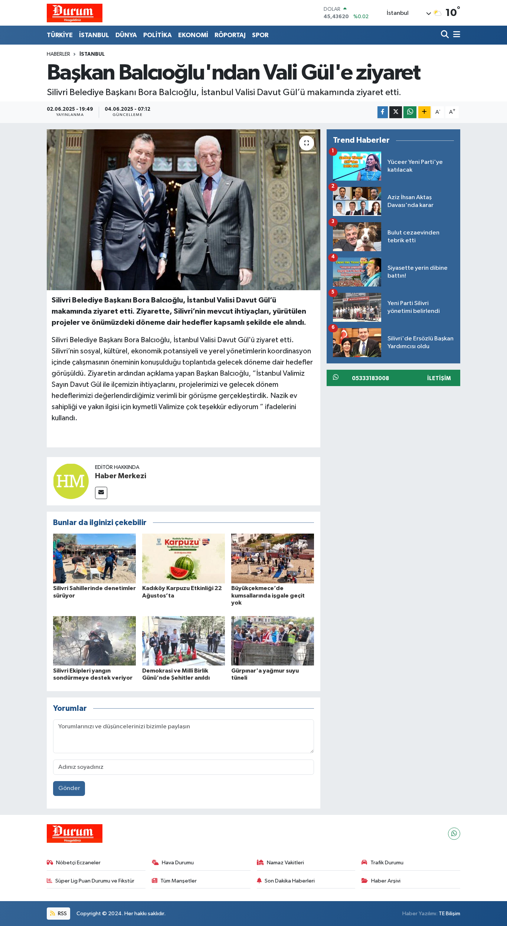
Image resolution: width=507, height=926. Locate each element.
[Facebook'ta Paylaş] (382, 112)
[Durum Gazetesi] (74, 12)
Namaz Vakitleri (285, 862)
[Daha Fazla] (424, 112)
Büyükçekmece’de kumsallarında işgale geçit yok (268, 595)
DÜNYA (126, 35)
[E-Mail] (101, 493)
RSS (62, 913)
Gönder (69, 788)
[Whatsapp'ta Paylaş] (409, 112)
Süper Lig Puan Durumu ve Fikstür (94, 881)
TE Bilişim (449, 913)
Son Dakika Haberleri (290, 881)
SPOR (260, 35)
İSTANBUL (94, 35)
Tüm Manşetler (178, 881)
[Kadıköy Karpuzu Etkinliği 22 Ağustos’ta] (183, 558)
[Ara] (445, 35)
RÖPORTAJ (230, 35)
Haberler (58, 54)
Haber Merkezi (120, 476)
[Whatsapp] (454, 834)
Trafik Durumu (386, 862)
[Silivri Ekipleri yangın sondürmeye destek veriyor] (94, 641)
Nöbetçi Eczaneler (78, 862)
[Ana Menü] (455, 35)
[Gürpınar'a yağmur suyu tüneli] (272, 641)
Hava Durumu (178, 862)
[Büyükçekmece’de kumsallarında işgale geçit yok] (272, 558)
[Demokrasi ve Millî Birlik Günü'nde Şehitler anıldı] (183, 641)
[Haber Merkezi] (71, 481)
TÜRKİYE (60, 35)
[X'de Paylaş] (395, 112)
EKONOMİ (193, 35)
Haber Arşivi (385, 881)
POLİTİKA (157, 35)
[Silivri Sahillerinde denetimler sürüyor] (94, 558)
